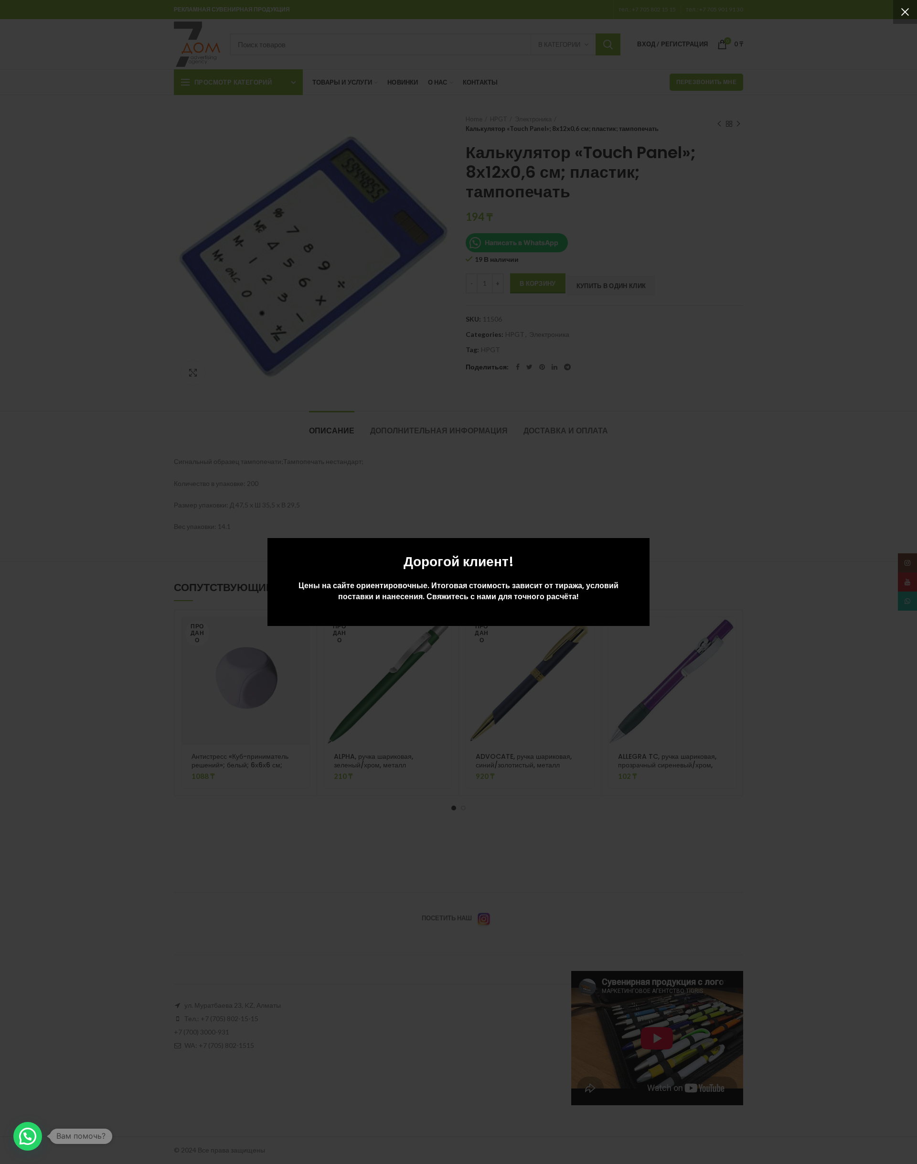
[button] (27, 1136)
